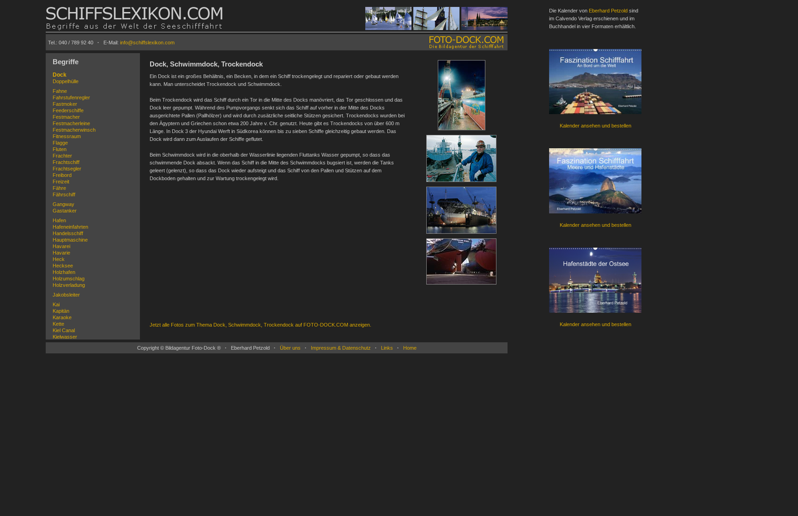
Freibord (62, 175)
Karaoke (62, 317)
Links (387, 348)
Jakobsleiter (66, 294)
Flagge (60, 143)
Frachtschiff (66, 162)
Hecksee (63, 265)
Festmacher (66, 117)
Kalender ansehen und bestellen (595, 125)
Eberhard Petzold (608, 10)
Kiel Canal (64, 330)
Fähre (59, 188)
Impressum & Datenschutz (341, 348)
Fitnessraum (67, 136)
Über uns (290, 348)
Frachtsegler (67, 168)
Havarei (61, 246)
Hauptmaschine (70, 240)
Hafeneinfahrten (70, 227)
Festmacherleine (71, 123)
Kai (56, 304)
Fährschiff (64, 194)
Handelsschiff (68, 233)
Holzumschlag (69, 278)
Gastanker (65, 210)
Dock (59, 75)
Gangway (63, 204)
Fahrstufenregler (71, 97)
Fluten (59, 149)
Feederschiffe (68, 110)
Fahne (60, 91)
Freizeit (61, 181)
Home (410, 348)
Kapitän (61, 311)
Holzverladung (69, 285)
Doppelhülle (66, 81)
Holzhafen (64, 272)
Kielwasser (65, 337)
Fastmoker (65, 104)
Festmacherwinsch (74, 130)
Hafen (59, 220)
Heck (59, 259)
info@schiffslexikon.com (147, 42)
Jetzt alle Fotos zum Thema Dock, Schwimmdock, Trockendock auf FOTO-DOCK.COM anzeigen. (260, 325)
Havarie (61, 252)
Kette (58, 324)
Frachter (62, 155)
